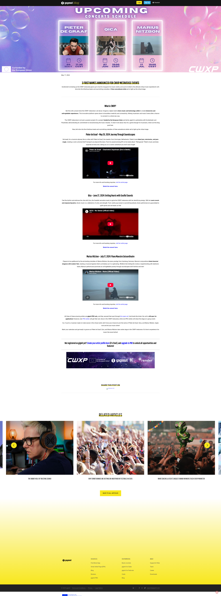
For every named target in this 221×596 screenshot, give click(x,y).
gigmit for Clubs (127, 567)
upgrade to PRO (127, 343)
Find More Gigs (95, 563)
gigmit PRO (94, 578)
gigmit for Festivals (128, 570)
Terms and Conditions (79, 588)
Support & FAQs (155, 563)
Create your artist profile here (98, 343)
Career (152, 570)
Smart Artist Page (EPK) (98, 567)
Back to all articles (110, 493)
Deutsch (157, 2)
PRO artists (86, 319)
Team (151, 567)
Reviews (93, 574)
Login (139, 2)
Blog (92, 570)
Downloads (153, 574)
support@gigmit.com (153, 588)
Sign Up (147, 2)
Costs (123, 574)
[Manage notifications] (217, 592)
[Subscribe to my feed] (111, 388)
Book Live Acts (126, 563)
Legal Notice (99, 588)
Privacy (90, 588)
